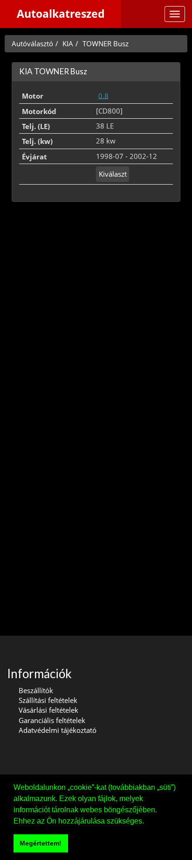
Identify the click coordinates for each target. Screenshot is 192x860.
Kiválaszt (113, 174)
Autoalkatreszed (61, 14)
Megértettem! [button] (41, 843)
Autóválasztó (32, 43)
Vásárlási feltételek (48, 710)
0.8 (103, 95)
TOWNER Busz (105, 43)
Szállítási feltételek (48, 700)
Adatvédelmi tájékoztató (57, 730)
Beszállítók (36, 690)
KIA (67, 43)
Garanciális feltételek (52, 720)
